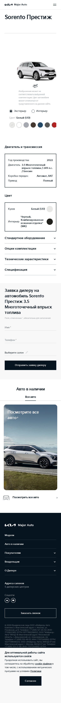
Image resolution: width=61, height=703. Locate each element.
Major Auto (20, 4)
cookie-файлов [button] (43, 663)
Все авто (30, 397)
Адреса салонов (14, 583)
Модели (9, 535)
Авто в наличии (14, 544)
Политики (35, 671)
